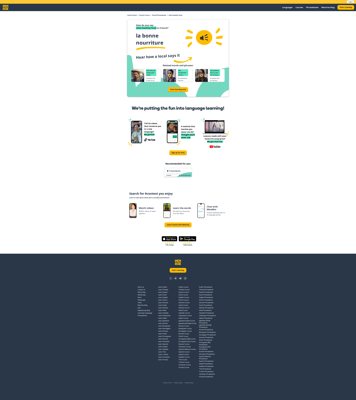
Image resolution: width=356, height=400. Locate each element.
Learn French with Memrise (178, 225)
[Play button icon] (137, 75)
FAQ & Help (141, 292)
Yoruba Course (184, 367)
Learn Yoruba (163, 360)
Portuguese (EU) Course (187, 341)
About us (141, 287)
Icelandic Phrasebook (206, 313)
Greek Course (183, 305)
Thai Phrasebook (205, 369)
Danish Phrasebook (206, 292)
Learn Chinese (163, 290)
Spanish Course (184, 352)
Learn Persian (163, 331)
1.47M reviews (187, 245)
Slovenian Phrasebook (207, 354)
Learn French (132, 15)
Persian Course (184, 334)
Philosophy (141, 300)
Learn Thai (162, 352)
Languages (287, 7)
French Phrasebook (159, 15)
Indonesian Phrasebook (207, 316)
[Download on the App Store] (169, 238)
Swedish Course (184, 357)
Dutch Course (183, 295)
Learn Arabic (162, 287)
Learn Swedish (163, 349)
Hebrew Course (184, 308)
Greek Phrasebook (205, 305)
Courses (299, 7)
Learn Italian (162, 318)
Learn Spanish (163, 344)
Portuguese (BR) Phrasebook (205, 343)
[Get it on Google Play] (187, 238)
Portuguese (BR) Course (187, 339)
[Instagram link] (185, 278)
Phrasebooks (312, 7)
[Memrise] (5, 7)
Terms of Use (167, 383)
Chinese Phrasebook (206, 290)
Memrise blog (327, 7)
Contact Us (141, 290)
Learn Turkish (163, 354)
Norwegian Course (185, 331)
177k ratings (169, 245)
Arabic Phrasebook (205, 287)
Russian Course (184, 344)
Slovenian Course (185, 347)
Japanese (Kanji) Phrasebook (204, 322)
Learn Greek (162, 305)
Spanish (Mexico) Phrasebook (205, 357)
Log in (350, 2)
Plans (139, 297)
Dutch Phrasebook (205, 295)
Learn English (163, 297)
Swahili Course (184, 354)
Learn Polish (162, 334)
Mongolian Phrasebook (207, 332)
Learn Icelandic (163, 313)
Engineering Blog (144, 310)
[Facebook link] (170, 278)
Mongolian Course (185, 328)
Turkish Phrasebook (206, 371)
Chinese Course (184, 290)
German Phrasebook (206, 303)
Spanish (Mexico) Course (187, 349)
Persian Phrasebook (206, 337)
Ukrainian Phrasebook (207, 374)
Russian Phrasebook (206, 351)
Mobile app (142, 295)
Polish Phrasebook (205, 340)
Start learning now (178, 89)
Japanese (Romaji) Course (187, 323)
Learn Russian (163, 339)
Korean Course (184, 326)
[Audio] (204, 37)
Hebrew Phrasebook (206, 308)
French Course (144, 15)
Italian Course (183, 318)
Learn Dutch (162, 295)
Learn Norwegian (164, 328)
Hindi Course (183, 310)
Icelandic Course (184, 313)
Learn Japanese (163, 321)
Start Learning (346, 7)
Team (140, 303)
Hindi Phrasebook (205, 310)
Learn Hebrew (163, 308)
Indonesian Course (185, 316)
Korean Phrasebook (206, 330)
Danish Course (184, 292)
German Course (184, 303)
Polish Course (183, 336)
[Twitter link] (175, 278)
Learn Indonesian (164, 316)
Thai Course (183, 360)
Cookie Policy (189, 383)
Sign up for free (178, 153)
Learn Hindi (162, 310)
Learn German (163, 303)
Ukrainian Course (185, 365)
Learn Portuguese (164, 336)
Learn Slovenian (163, 341)
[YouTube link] (180, 278)
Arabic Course (183, 287)
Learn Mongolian (164, 326)
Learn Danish (163, 292)
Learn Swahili (162, 347)
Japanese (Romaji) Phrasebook (205, 326)
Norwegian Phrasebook (207, 335)
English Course (184, 297)
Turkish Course (184, 362)
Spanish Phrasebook (206, 361)
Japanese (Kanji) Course (187, 321)
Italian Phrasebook (205, 318)
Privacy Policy (178, 383)
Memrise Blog (142, 305)
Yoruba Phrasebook (206, 377)
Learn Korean (163, 323)
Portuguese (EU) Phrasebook (205, 348)
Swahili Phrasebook (206, 364)
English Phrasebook (206, 297)
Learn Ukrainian (163, 357)
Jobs (139, 308)
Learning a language (145, 313)
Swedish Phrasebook (206, 366)
